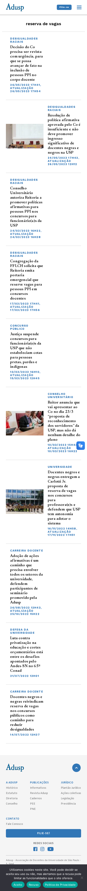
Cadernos (36, 798)
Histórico (12, 788)
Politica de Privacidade (60, 884)
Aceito (18, 884)
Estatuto (11, 793)
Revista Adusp (39, 793)
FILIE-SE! (43, 833)
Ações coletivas (71, 793)
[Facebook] (35, 849)
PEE (32, 804)
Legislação (67, 798)
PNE (33, 809)
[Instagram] (42, 849)
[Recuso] (82, 878)
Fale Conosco (14, 824)
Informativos (38, 788)
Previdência (68, 804)
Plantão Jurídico (71, 788)
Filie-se (64, 7)
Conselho (12, 804)
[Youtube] (51, 849)
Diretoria (12, 798)
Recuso (34, 884)
